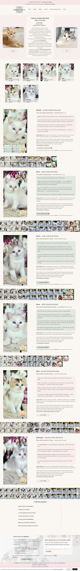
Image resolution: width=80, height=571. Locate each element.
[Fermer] (78, 569)
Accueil (21, 562)
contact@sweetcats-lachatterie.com (22, 542)
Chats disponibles (35, 562)
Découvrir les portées (47, 2)
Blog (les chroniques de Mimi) (44, 562)
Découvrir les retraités (50, 4)
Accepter (74, 569)
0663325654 (17, 544)
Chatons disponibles (27, 562)
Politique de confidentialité (58, 569)
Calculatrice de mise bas (41, 564)
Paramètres (69, 569)
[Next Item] (78, 226)
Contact (55, 562)
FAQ (52, 562)
